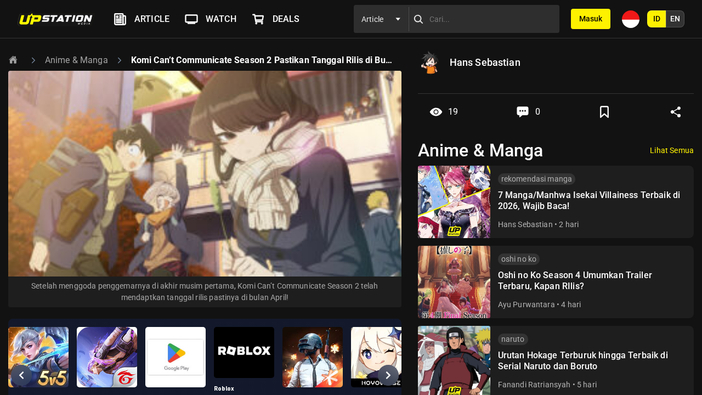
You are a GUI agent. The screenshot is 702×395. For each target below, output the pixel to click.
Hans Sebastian (525, 224)
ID (656, 18)
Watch (221, 19)
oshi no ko (519, 259)
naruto (513, 339)
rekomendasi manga (537, 178)
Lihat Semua (672, 150)
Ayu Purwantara (526, 304)
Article (151, 19)
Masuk (590, 18)
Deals (286, 19)
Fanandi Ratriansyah (534, 384)
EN (675, 18)
